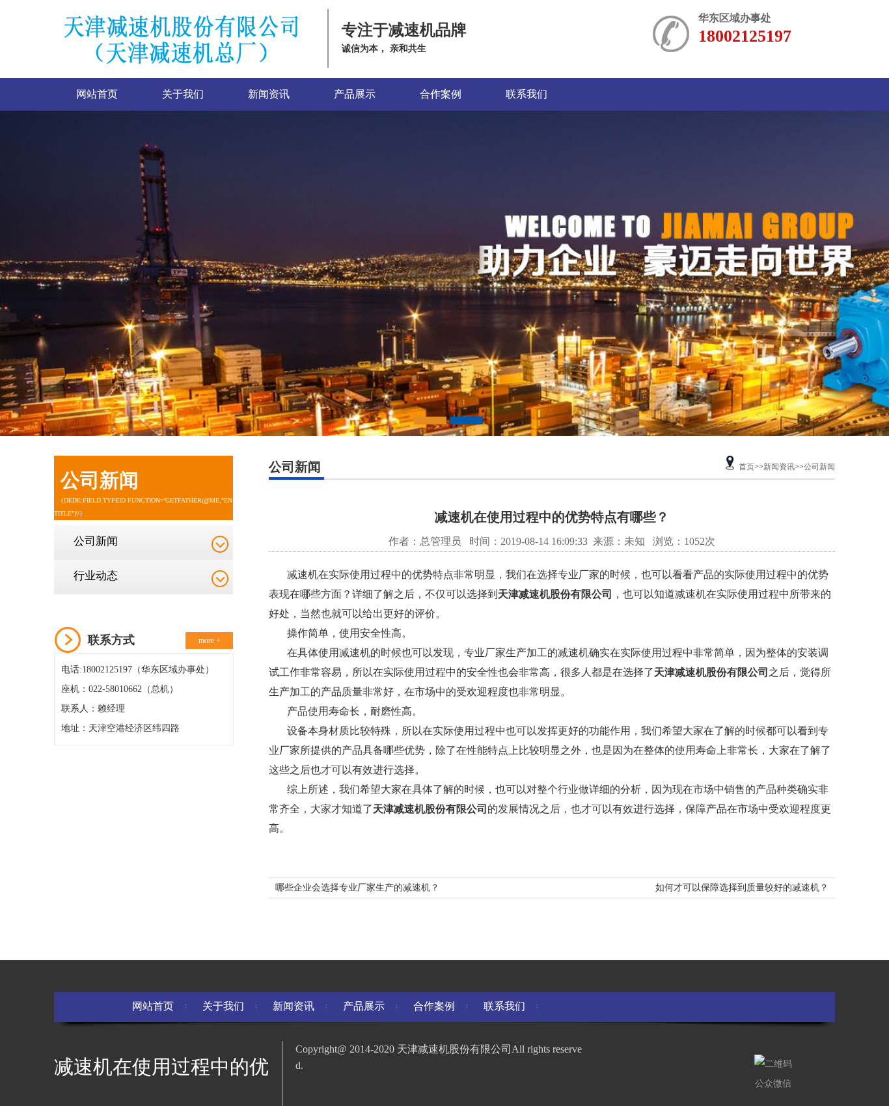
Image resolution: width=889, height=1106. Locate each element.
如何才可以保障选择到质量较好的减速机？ (741, 887)
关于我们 (183, 94)
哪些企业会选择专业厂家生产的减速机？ (357, 887)
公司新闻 (96, 541)
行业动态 (96, 576)
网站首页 (97, 94)
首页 (746, 466)
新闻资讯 (269, 94)
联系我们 (526, 94)
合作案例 (440, 94)
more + (209, 640)
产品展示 (355, 94)
